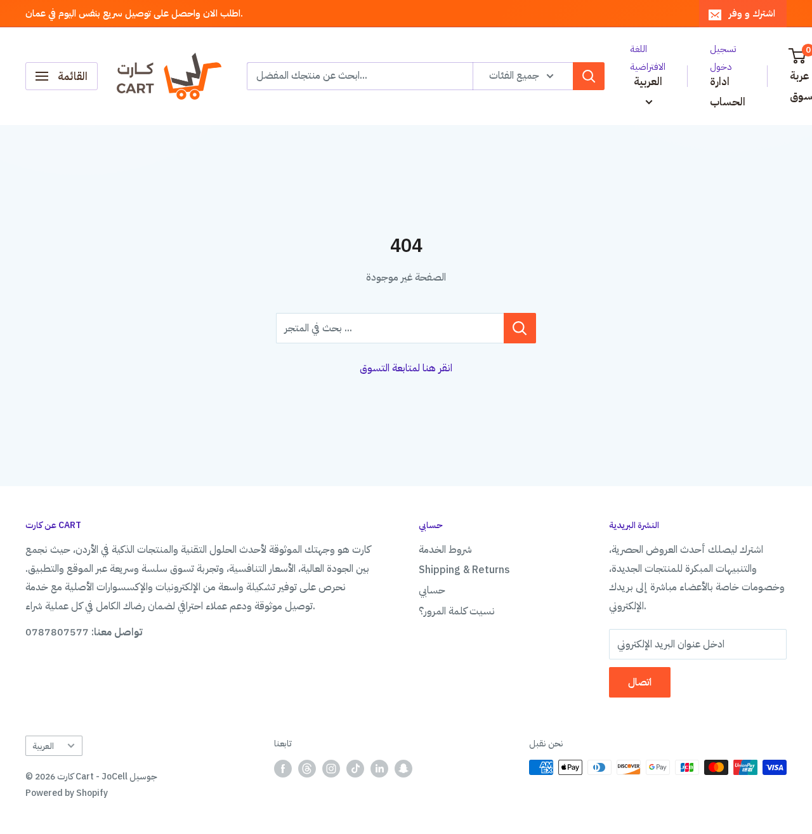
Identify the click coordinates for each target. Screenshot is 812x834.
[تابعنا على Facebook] (283, 769)
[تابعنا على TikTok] (355, 769)
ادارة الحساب (727, 92)
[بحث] (589, 76)
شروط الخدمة (445, 549)
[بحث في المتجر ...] (520, 328)
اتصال (640, 682)
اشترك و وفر (752, 13)
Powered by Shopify (66, 793)
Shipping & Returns (464, 570)
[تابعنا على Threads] (307, 769)
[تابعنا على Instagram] (331, 769)
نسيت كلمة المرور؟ (457, 611)
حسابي (432, 590)
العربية (43, 746)
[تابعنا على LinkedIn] (379, 769)
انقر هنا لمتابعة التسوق (406, 368)
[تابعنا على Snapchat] (403, 769)
